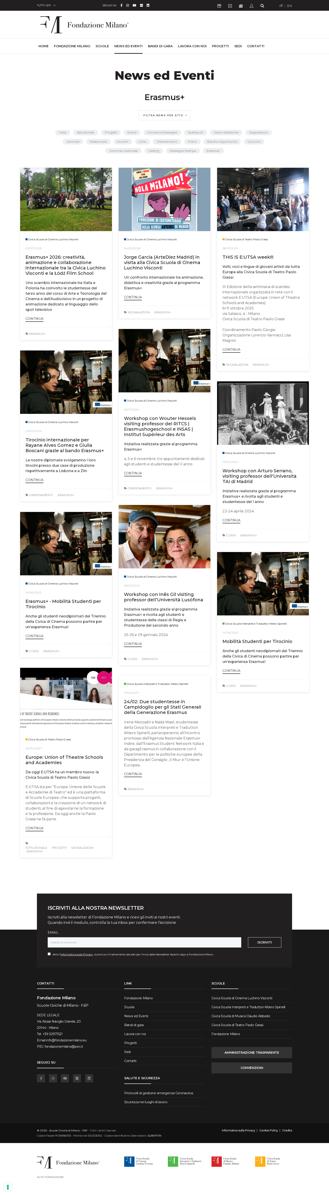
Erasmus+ (213, 151)
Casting (153, 151)
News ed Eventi (128, 46)
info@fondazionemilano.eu (66, 1040)
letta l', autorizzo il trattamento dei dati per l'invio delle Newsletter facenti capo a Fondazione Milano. (132, 954)
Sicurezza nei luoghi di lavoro (145, 1102)
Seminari (72, 141)
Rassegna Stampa (183, 151)
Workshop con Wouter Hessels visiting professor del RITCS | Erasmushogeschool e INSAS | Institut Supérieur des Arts (160, 426)
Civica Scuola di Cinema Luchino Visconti (242, 998)
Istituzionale (85, 132)
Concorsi (254, 141)
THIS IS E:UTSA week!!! (247, 257)
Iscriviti (264, 942)
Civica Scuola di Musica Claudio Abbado (241, 1016)
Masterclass (98, 141)
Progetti (220, 46)
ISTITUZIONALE (36, 847)
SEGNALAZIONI (139, 312)
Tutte (62, 132)
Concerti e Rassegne (162, 132)
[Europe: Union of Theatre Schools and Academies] (66, 699)
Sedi (238, 46)
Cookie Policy (268, 1130)
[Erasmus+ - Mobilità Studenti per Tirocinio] (66, 543)
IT (281, 6)
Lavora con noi (192, 46)
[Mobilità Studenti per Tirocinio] (263, 583)
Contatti (255, 46)
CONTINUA (34, 319)
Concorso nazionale (123, 151)
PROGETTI (59, 847)
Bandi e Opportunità (222, 141)
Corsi (142, 141)
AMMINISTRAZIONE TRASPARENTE (251, 1053)
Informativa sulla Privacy (76, 954)
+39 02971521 (53, 1034)
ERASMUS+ (37, 333)
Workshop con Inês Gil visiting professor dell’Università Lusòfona (163, 597)
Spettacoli (195, 132)
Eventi (132, 132)
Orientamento (167, 141)
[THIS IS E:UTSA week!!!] (263, 199)
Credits (287, 1130)
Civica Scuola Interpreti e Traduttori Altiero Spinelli (248, 1007)
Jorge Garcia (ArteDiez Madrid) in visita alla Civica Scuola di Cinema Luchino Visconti (162, 262)
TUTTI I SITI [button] (44, 5)
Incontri (122, 141)
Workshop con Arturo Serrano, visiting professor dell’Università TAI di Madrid (259, 476)
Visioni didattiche (226, 132)
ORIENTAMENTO (140, 488)
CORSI (231, 535)
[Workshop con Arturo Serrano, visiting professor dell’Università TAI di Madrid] (263, 413)
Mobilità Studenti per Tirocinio (257, 641)
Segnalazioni (258, 132)
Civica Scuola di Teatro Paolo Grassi (237, 1025)
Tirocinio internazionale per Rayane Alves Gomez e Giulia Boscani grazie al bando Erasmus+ (65, 445)
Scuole (102, 46)
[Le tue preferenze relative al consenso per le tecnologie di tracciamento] (8, 1187)
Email (53, 933)
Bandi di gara (160, 46)
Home (43, 46)
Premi (192, 141)
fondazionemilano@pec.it (64, 1047)
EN (289, 6)
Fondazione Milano (72, 46)
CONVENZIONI (252, 1068)
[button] (164, 115)
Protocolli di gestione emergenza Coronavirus (158, 1093)
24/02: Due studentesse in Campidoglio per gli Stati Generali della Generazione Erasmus (162, 707)
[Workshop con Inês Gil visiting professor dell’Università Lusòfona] (164, 536)
